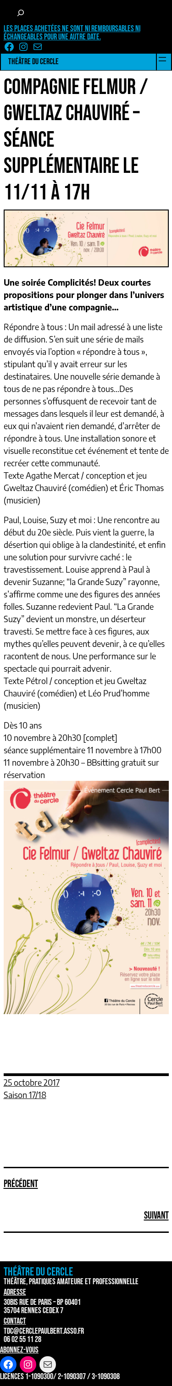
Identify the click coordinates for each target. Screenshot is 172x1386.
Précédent (21, 1184)
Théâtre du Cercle (33, 61)
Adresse (15, 1292)
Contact (15, 1321)
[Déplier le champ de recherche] (21, 13)
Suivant (156, 1215)
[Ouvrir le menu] (162, 59)
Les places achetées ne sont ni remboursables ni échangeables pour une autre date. (72, 33)
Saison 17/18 (25, 1094)
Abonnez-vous (19, 1350)
